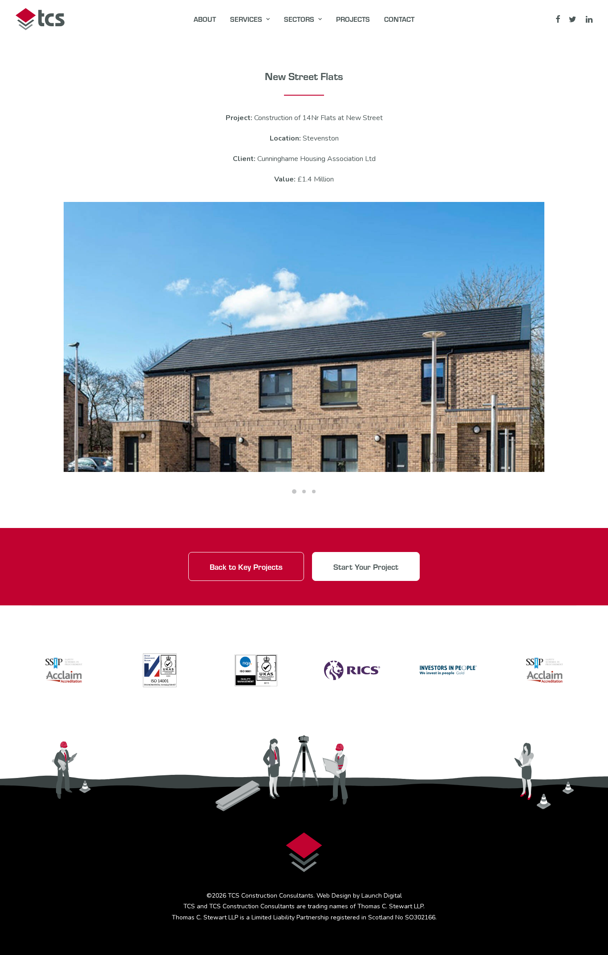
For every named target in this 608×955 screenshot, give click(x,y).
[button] (558, 19)
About (205, 19)
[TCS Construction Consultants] (40, 19)
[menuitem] (204, 19)
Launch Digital (381, 895)
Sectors (299, 19)
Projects (353, 19)
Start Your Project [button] (365, 566)
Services (246, 19)
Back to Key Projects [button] (246, 566)
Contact (399, 19)
